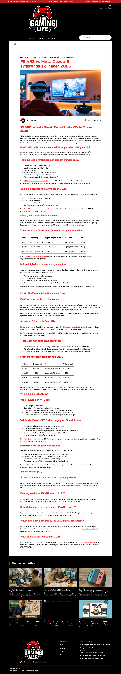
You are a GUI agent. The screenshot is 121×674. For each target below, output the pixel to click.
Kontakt (41, 38)
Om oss (31, 38)
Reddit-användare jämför (72, 327)
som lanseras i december (87, 542)
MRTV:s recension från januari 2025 (36, 181)
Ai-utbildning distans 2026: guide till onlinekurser (60, 1)
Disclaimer (52, 38)
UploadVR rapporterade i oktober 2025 (36, 209)
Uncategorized (31, 57)
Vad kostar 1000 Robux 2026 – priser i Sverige (23, 1)
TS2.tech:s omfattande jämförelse (35, 256)
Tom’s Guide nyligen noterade (33, 439)
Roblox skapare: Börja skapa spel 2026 (93, 622)
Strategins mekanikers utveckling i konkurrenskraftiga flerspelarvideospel (93, 591)
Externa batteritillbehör (89, 529)
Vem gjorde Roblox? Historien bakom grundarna (97, 1)
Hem (21, 57)
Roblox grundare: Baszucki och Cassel (58, 622)
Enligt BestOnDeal (75, 307)
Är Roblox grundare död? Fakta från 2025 (24, 622)
